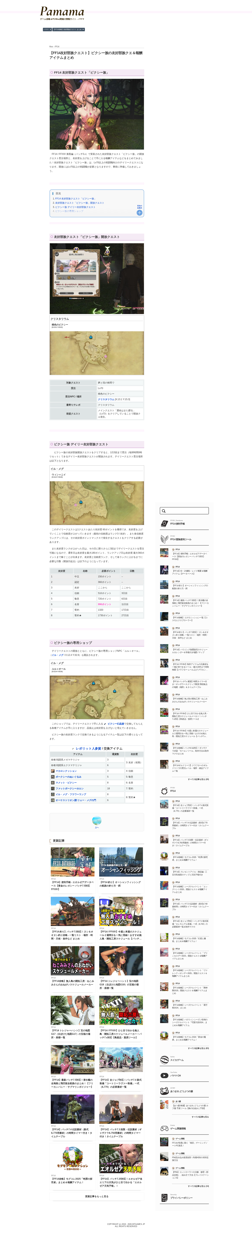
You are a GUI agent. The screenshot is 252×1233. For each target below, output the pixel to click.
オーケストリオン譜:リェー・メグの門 (76, 800)
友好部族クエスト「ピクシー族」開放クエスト (79, 203)
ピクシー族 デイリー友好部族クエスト (75, 207)
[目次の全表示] (139, 213)
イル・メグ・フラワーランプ (71, 794)
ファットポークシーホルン (70, 788)
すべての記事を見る (200, 1117)
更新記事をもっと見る (96, 1196)
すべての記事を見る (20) (198, 779)
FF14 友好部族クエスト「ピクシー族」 (75, 198)
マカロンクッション (66, 771)
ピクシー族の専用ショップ (69, 211)
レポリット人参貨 (88, 748)
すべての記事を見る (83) (198, 1048)
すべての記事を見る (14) (198, 1186)
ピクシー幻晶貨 (116, 723)
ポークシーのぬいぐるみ (68, 777)
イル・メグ (57, 468)
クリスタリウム (60, 318)
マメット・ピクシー (66, 782)
